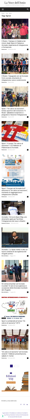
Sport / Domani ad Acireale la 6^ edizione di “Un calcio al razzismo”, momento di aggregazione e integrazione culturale (15, 191)
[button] (28, 9)
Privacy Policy (6, 415)
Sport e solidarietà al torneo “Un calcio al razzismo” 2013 (13, 322)
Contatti (24, 413)
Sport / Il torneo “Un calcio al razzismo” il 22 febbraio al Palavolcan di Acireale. (12, 146)
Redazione (4, 49)
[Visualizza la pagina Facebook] (21, 404)
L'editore (19, 413)
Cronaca (3, 281)
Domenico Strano (6, 223)
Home (3, 13)
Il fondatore (12, 413)
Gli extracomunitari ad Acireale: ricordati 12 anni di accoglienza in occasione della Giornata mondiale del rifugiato (14, 287)
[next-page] (18, 366)
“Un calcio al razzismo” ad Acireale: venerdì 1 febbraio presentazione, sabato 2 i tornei (15, 354)
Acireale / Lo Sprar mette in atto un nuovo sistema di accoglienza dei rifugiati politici (15, 252)
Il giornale (5, 413)
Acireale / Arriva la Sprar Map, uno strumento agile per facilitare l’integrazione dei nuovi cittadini (14, 219)
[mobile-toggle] (2, 9)
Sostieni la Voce (15, 415)
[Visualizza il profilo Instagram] (24, 404)
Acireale (3, 38)
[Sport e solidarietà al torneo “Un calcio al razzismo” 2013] (15, 307)
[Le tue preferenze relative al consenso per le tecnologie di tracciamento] (2, 416)
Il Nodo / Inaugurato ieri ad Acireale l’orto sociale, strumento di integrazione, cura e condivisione (15, 78)
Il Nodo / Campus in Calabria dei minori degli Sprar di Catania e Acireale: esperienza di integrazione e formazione (15, 44)
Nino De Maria (5, 255)
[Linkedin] (27, 404)
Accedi (20, 417)
